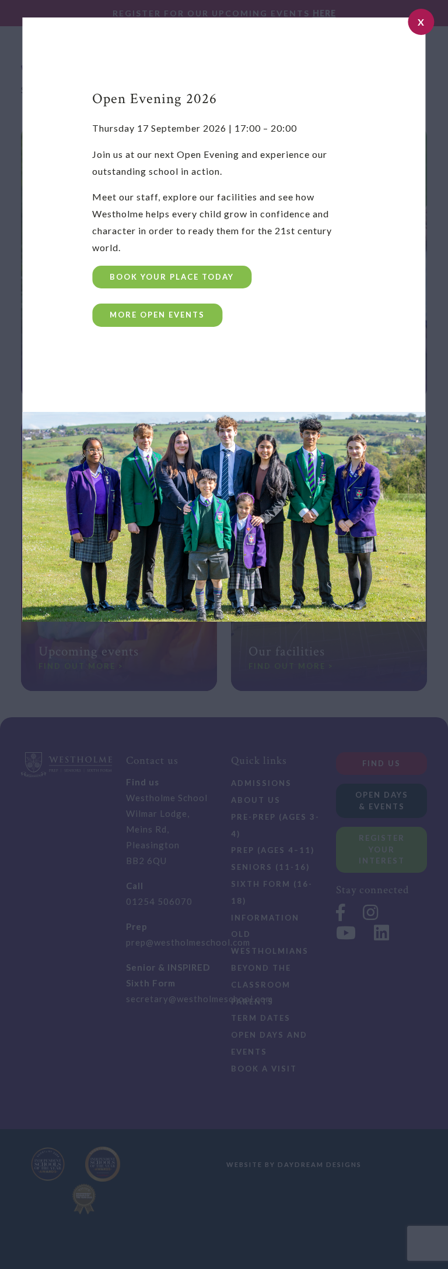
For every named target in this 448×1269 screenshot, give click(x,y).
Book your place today (172, 276)
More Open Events (157, 314)
